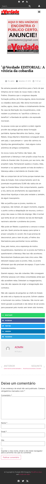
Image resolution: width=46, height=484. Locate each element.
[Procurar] (29, 6)
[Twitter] (23, 1)
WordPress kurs (36, 472)
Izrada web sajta (24, 474)
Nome (4, 423)
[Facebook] (19, 1)
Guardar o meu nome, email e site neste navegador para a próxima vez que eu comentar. (21, 451)
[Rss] (27, 1)
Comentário (6, 395)
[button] (39, 11)
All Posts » (18, 351)
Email (4, 431)
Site (2, 440)
